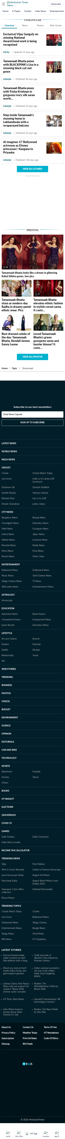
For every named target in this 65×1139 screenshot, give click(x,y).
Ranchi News (8, 556)
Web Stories (56, 26)
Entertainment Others (43, 587)
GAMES (5, 831)
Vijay (4, 864)
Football (36, 772)
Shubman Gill (8, 487)
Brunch (36, 639)
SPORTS (6, 766)
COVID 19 (7, 823)
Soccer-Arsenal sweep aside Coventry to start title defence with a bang (15, 958)
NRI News (7, 939)
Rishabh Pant (8, 498)
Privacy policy (8, 1033)
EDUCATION (8, 608)
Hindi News (38, 934)
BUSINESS (7, 685)
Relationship (8, 655)
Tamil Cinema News (41, 576)
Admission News (10, 614)
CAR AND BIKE (9, 750)
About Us (6, 1027)
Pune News (38, 551)
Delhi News (7, 529)
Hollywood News (40, 570)
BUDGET (6, 709)
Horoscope (7, 600)
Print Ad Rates (30, 1038)
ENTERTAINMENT (11, 565)
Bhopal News (38, 518)
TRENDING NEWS (11, 859)
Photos (40, 26)
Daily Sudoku (8, 837)
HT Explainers (39, 939)
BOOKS (5, 791)
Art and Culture (9, 639)
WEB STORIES (9, 669)
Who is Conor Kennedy (13, 870)
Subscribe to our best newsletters (32, 407)
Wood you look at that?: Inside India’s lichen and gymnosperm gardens (15, 971)
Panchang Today (9, 881)
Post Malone (38, 864)
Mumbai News (9, 545)
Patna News (7, 551)
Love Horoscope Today (13, 875)
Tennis (35, 777)
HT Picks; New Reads (13, 999)
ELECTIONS (7, 807)
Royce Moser (8, 898)
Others (5, 783)
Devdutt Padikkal (40, 487)
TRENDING (7, 677)
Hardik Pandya (9, 493)
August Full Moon (41, 875)
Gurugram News (40, 529)
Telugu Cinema (39, 923)
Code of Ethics (51, 1038)
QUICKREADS (9, 815)
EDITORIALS (8, 742)
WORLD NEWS (9, 451)
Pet (3, 661)
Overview (9, 26)
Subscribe (56, 4)
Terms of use (50, 1027)
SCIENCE (6, 726)
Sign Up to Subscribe (32, 422)
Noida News (38, 545)
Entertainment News (12, 928)
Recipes (36, 650)
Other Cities (38, 556)
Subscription (8, 1038)
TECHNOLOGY (9, 758)
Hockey (5, 777)
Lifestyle (7, 79)
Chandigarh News (10, 523)
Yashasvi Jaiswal (40, 493)
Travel (35, 655)
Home (6, 11)
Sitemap (6, 1044)
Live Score (7, 479)
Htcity (6, 52)
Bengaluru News (10, 518)
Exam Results (8, 625)
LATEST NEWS (9, 443)
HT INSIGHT (8, 799)
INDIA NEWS (8, 460)
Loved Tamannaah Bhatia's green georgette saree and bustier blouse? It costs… (46, 341)
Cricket (27, 11)
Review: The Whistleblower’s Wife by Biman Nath (46, 986)
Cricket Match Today (42, 473)
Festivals (36, 644)
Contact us (28, 1027)
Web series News (10, 587)
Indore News (8, 534)
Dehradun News (40, 523)
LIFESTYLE (7, 633)
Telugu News (8, 934)
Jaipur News (38, 534)
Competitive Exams (11, 620)
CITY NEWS (7, 512)
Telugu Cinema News (12, 581)
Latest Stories (11, 950)
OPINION (6, 734)
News (25, 26)
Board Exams (38, 614)
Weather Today (30, 1033)
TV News (36, 581)
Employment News (41, 620)
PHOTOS (6, 693)
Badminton (7, 772)
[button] (4, 4)
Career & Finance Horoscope (46, 870)
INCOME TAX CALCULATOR (16, 850)
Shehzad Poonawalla (42, 889)
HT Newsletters (51, 1033)
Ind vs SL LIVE (39, 498)
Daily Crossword (40, 837)
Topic (14, 368)
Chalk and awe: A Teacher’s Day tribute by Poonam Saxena (46, 958)
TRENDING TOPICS (11, 906)
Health (5, 650)
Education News (40, 625)
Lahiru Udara (38, 504)
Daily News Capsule (12, 414)
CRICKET (6, 468)
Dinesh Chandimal (10, 504)
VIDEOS (6, 701)
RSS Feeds (28, 1044)
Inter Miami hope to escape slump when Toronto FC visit (13, 1012)
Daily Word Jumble (11, 842)
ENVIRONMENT (10, 718)
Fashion (5, 644)
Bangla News (38, 928)
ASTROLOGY (8, 595)
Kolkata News (8, 540)
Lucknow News (39, 540)
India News (40, 11)
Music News (8, 576)
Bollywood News (10, 570)
